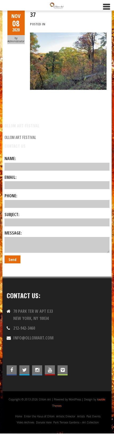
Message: (13, 233)
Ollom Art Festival (20, 137)
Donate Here (44, 422)
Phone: (11, 196)
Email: (10, 177)
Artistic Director (65, 416)
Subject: (12, 214)
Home (18, 416)
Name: (10, 158)
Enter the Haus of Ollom (39, 416)
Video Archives (25, 422)
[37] (68, 35)
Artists (81, 416)
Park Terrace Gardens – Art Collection (76, 422)
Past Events (93, 416)
